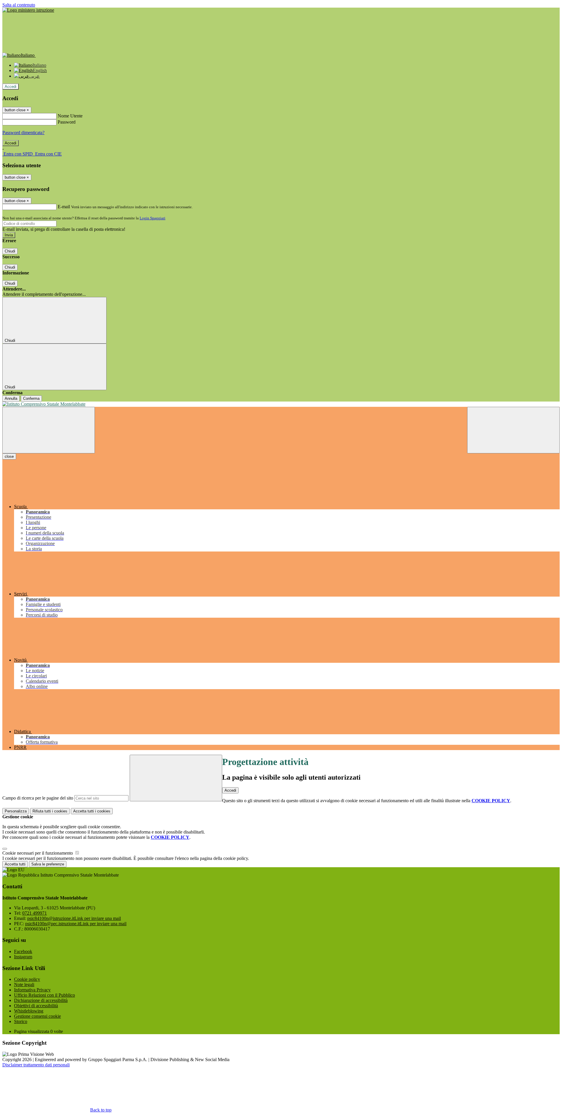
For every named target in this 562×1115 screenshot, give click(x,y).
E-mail (64, 206)
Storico (20, 1021)
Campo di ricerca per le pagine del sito (37, 797)
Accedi (10, 86)
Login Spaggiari (152, 218)
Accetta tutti (91, 811)
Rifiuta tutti (49, 811)
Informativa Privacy (32, 989)
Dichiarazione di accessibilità (41, 1000)
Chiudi (10, 251)
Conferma (31, 398)
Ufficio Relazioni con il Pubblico (44, 995)
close (9, 456)
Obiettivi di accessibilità (36, 1005)
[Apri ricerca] (513, 430)
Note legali (24, 984)
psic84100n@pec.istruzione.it (75, 923)
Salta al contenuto (18, 4)
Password (67, 121)
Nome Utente (70, 115)
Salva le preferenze (47, 864)
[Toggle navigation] (48, 430)
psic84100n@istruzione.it (74, 918)
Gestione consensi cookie (37, 1016)
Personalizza (16, 811)
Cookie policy (27, 979)
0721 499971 (34, 913)
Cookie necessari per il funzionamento (38, 853)
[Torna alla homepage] (281, 404)
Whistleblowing (28, 1010)
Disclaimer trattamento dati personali (36, 1064)
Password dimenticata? (23, 132)
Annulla (11, 398)
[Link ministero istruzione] (28, 10)
